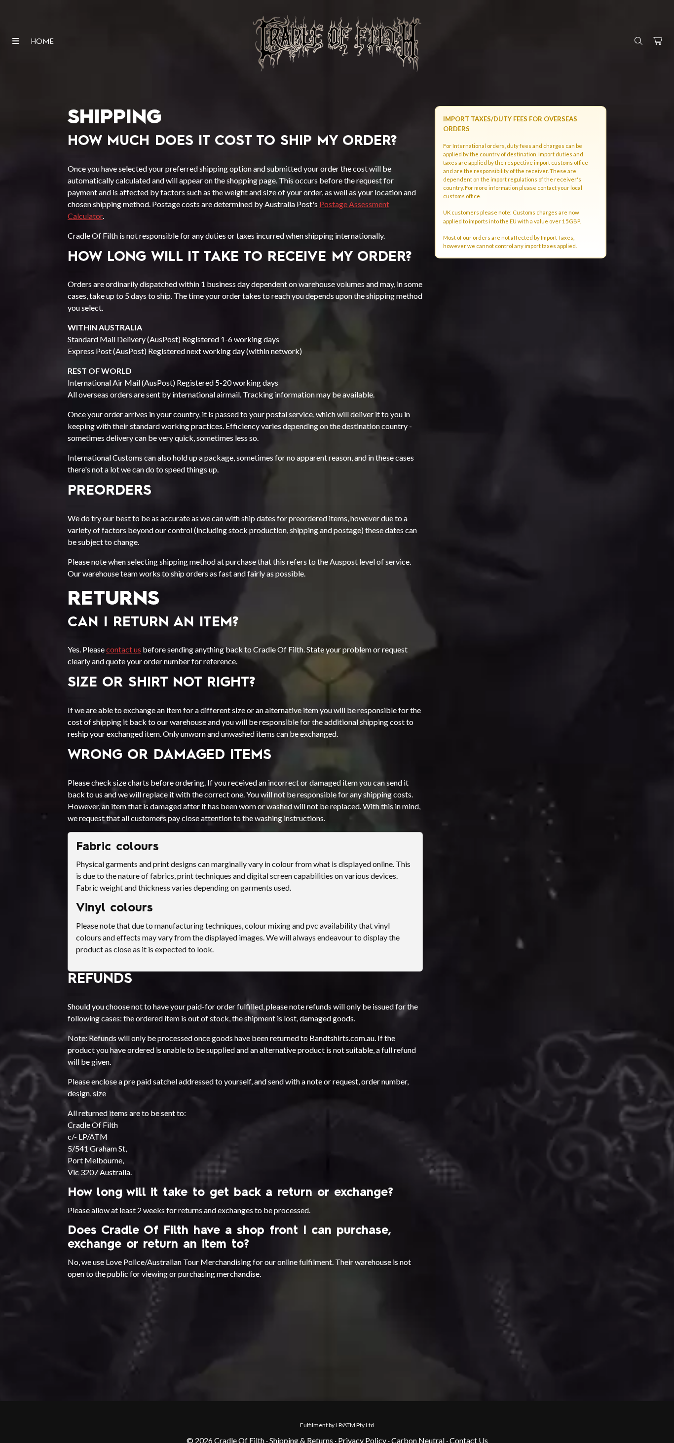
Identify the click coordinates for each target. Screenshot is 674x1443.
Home (42, 42)
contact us (123, 649)
